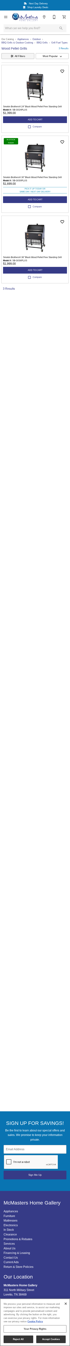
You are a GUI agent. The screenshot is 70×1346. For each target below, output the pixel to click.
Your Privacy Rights (35, 1329)
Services (9, 1243)
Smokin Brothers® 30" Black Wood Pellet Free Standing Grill (32, 177)
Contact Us (11, 1257)
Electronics (11, 1225)
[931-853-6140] (54, 17)
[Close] (66, 1304)
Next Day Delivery (38, 3)
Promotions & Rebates (18, 1239)
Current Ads (11, 1262)
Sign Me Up (35, 1174)
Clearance (10, 1234)
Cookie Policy (35, 1321)
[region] (35, 1322)
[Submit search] (61, 28)
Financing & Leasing (17, 1252)
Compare (37, 126)
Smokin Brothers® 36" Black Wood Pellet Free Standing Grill (32, 257)
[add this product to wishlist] (62, 71)
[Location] (44, 17)
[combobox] (52, 56)
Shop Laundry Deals (37, 7)
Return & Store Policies (18, 1266)
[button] (5, 17)
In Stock (9, 1229)
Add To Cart (35, 119)
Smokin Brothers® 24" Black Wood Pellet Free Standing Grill (32, 106)
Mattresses (10, 1220)
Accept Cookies (51, 1339)
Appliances (23, 39)
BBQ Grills (42, 42)
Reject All (18, 1339)
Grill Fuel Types (59, 42)
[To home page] (25, 17)
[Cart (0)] (64, 17)
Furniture (9, 1216)
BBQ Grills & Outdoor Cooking (17, 42)
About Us (9, 1248)
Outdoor (36, 39)
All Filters (20, 56)
